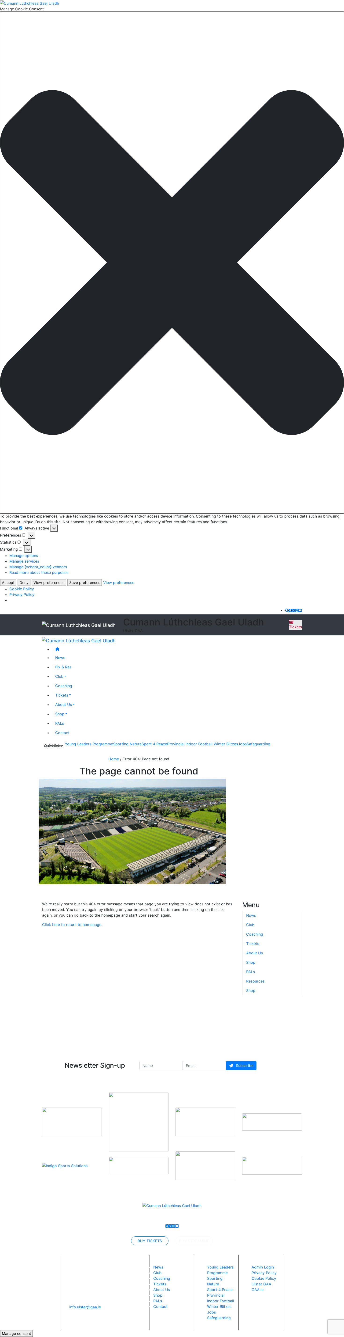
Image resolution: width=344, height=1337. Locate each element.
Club (59, 676)
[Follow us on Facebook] (290, 610)
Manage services (24, 561)
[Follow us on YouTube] (300, 610)
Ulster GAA (261, 1284)
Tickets (295, 627)
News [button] (60, 657)
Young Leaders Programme (89, 744)
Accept (8, 582)
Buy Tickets (150, 1240)
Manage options (23, 555)
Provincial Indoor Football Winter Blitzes (202, 744)
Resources (255, 981)
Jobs (242, 744)
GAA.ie (257, 1289)
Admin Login (263, 1267)
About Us (63, 704)
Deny (24, 582)
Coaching (63, 685)
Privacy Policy (21, 594)
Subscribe (244, 1065)
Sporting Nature (127, 744)
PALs (59, 723)
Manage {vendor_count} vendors (38, 566)
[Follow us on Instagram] (296, 610)
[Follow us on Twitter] (293, 610)
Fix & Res (63, 667)
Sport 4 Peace (154, 744)
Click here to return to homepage (71, 924)
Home (113, 759)
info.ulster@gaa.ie (85, 1307)
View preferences (48, 582)
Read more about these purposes (38, 572)
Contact (62, 732)
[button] (172, 262)
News (158, 1267)
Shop (59, 714)
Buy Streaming (194, 1240)
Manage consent (16, 1333)
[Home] (176, 649)
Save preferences (84, 582)
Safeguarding (258, 744)
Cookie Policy (21, 589)
